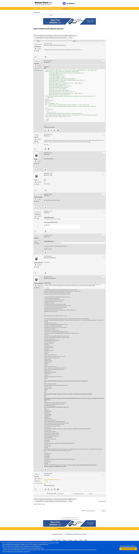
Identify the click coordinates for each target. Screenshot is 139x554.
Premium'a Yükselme (56, 8)
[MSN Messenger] (57, 130)
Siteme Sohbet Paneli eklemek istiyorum (48, 29)
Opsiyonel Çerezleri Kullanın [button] (128, 548)
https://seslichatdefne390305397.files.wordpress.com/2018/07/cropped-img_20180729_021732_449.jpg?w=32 (66, 381)
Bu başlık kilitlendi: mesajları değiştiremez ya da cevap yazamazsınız (51, 37)
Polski (80, 540)
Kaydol (36, 8)
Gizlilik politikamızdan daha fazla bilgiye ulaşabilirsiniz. (16, 551)
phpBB (67, 517)
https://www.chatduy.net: (48, 158)
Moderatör (38, 68)
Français (70, 540)
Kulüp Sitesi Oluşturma (57, 534)
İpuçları (47, 8)
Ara (51, 15)
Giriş (65, 8)
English (59, 540)
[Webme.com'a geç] (69, 2)
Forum (41, 8)
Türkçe (85, 540)
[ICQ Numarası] (48, 130)
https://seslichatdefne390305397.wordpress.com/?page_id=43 (56, 407)
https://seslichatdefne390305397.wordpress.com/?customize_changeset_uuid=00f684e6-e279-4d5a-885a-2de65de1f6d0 (68, 394)
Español (64, 540)
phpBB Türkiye (68, 519)
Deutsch (54, 540)
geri (71, 37)
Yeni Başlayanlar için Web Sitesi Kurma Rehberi (76, 534)
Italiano (75, 540)
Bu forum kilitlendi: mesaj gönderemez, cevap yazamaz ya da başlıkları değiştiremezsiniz (55, 35)
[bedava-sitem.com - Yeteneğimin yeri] (48, 3)
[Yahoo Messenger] (54, 130)
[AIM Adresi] (51, 130)
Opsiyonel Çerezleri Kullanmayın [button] (128, 546)
